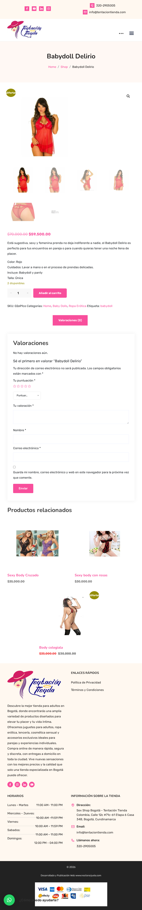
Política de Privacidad (86, 682)
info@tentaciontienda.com (107, 12)
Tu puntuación (24, 380)
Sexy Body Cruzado (23, 575)
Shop (64, 67)
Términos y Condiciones (87, 690)
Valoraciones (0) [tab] (70, 320)
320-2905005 (105, 5)
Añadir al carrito (50, 293)
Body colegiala (51, 647)
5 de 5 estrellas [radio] (29, 386)
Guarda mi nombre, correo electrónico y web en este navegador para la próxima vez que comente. (71, 474)
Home (52, 67)
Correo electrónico (27, 448)
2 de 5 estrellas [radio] (18, 386)
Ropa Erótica (77, 306)
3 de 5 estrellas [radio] (22, 386)
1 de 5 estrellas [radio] (14, 386)
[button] (128, 96)
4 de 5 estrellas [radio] (25, 386)
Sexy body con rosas (91, 575)
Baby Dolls (60, 306)
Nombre (19, 430)
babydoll (106, 306)
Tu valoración (23, 405)
